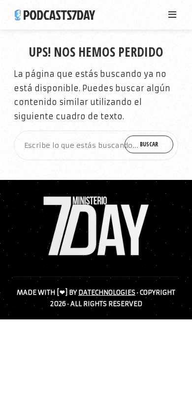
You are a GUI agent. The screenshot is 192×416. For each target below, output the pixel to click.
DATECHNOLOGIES (106, 292)
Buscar (149, 144)
